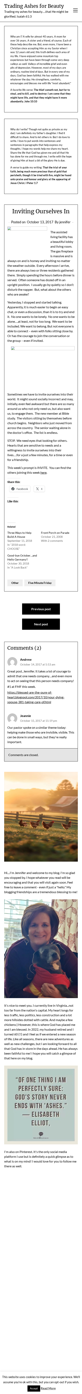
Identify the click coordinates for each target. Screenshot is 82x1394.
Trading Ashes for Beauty (34, 6)
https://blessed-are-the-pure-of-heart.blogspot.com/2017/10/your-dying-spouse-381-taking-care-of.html (35, 697)
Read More (48, 1388)
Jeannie (25, 716)
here (43, 472)
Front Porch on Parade (55, 532)
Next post (41, 624)
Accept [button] (34, 1388)
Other (15, 582)
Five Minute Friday (40, 582)
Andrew (26, 659)
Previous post (41, 609)
